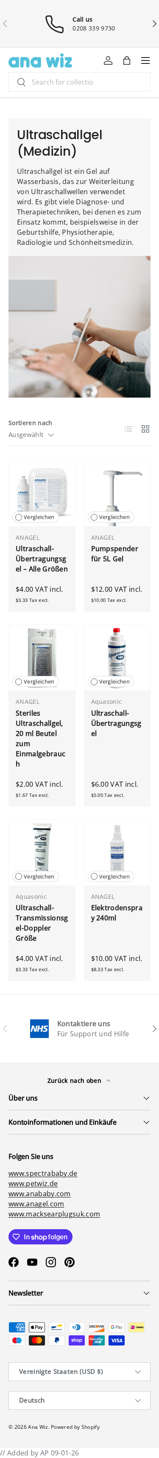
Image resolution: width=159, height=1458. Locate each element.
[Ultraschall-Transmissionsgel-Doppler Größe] (42, 853)
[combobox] (79, 82)
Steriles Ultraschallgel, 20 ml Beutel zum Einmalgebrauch (40, 738)
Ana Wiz (38, 1427)
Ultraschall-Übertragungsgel (116, 723)
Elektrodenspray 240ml (116, 913)
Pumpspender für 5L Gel (115, 553)
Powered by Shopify (75, 1427)
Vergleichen (39, 517)
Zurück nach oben (75, 1080)
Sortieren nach (30, 423)
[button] (126, 60)
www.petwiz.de (33, 1183)
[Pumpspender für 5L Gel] (117, 493)
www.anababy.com (39, 1193)
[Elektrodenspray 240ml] (117, 853)
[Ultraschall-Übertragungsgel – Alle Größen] (42, 493)
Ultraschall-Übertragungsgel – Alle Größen (42, 559)
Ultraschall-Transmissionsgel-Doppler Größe (42, 923)
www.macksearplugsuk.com (54, 1214)
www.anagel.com (36, 1203)
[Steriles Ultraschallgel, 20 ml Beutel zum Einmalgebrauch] (42, 658)
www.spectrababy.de (43, 1173)
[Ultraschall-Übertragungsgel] (117, 658)
